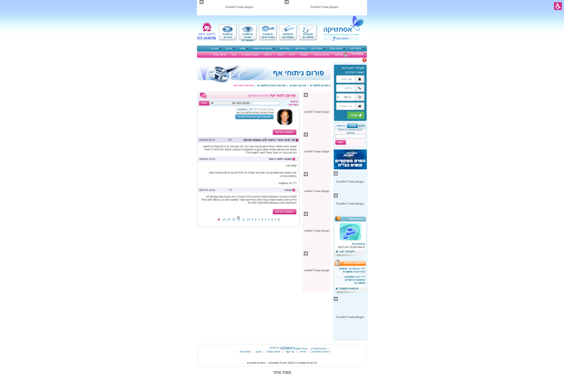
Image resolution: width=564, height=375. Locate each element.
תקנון (258, 351)
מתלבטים (356, 59)
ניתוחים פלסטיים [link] (320, 85)
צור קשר (289, 351)
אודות (303, 351)
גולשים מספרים (250, 54)
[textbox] (266, 103)
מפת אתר (245, 351)
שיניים (215, 48)
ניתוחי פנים (336, 48)
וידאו (292, 54)
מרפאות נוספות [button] (348, 288)
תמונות (304, 54)
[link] (248, 140)
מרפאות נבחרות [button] (356, 263)
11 (243, 219)
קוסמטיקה (357, 53)
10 (248, 219)
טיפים (281, 54)
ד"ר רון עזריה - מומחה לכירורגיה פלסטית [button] (352, 270)
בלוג (234, 54)
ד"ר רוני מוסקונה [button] (247, 109)
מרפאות (338, 54)
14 (228, 219)
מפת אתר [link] (282, 372)
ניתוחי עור (285, 48)
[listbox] (230, 103)
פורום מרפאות (321, 54)
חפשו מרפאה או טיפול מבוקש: (350, 131)
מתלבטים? (358, 244)
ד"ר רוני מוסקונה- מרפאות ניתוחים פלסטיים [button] (354, 279)
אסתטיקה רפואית (262, 48)
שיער (242, 48)
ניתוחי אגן (300, 48)
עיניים (229, 48)
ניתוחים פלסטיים (320, 351)
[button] (352, 126)
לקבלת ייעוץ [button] (346, 251)
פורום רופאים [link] (297, 85)
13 (233, 219)
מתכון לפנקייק (319, 348)
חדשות (268, 54)
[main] (248, 159)
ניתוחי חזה (356, 48)
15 (224, 219)
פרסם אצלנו (219, 54)
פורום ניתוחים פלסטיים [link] (271, 85)
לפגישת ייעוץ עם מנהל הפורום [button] (254, 116)
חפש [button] (340, 142)
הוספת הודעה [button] (284, 132)
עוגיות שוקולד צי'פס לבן (294, 348)
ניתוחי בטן (317, 48)
